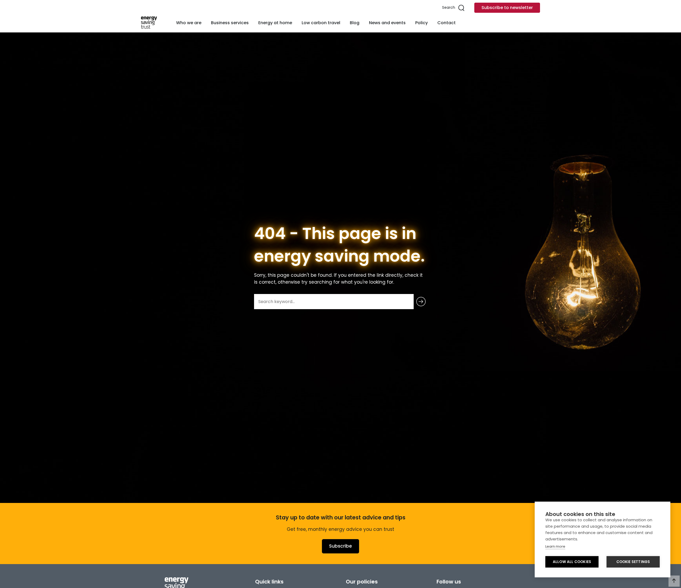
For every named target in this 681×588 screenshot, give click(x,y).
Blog (354, 23)
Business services (230, 23)
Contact (446, 23)
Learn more (555, 546)
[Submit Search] (421, 301)
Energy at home (275, 23)
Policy (421, 23)
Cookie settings (633, 561)
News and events (387, 23)
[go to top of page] (674, 581)
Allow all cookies (572, 561)
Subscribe (340, 546)
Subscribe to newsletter (507, 8)
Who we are (188, 23)
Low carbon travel (321, 23)
